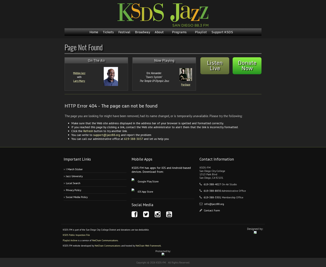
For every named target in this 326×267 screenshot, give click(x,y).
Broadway (142, 32)
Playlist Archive (70, 240)
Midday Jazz (79, 73)
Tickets (108, 32)
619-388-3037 (133, 139)
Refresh (88, 131)
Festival (124, 32)
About (159, 32)
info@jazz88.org (214, 204)
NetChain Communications (105, 240)
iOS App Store (145, 191)
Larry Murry (79, 81)
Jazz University (74, 176)
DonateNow (247, 65)
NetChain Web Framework (148, 245)
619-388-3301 (212, 197)
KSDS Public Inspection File (76, 234)
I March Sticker (74, 169)
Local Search (73, 183)
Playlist (201, 32)
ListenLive (215, 65)
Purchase (185, 84)
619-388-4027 (212, 184)
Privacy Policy (73, 190)
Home (93, 32)
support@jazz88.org (106, 135)
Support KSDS (222, 32)
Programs (179, 32)
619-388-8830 (212, 190)
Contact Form (212, 210)
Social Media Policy (77, 197)
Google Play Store (148, 181)
